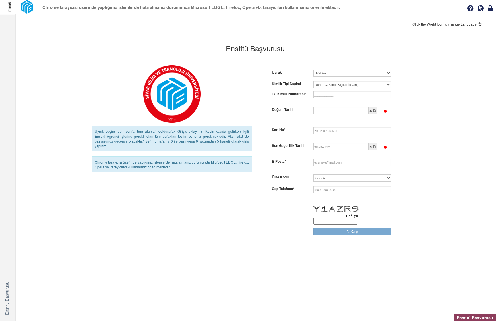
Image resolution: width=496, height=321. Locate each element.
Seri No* (278, 129)
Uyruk (277, 72)
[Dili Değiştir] (480, 8)
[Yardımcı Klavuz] (470, 8)
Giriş (354, 231)
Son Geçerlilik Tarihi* (289, 145)
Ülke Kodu (280, 177)
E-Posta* (279, 161)
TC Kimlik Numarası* (289, 93)
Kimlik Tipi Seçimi (286, 83)
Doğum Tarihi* (283, 109)
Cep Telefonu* (283, 188)
